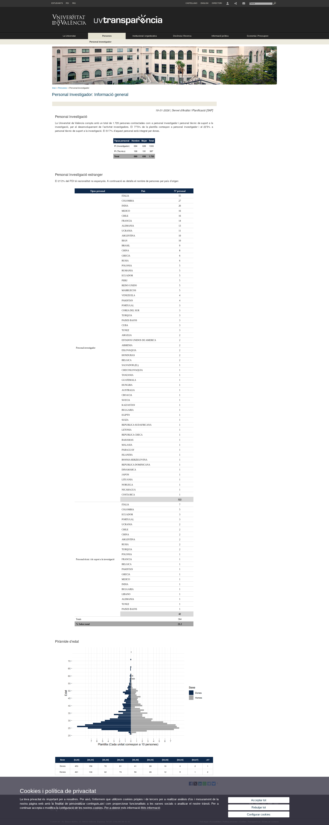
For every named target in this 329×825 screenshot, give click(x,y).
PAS (74, 3)
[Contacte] (243, 3)
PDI (67, 3)
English (204, 3)
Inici (54, 88)
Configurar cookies (258, 814)
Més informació (150, 807)
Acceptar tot (258, 800)
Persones (107, 36)
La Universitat (69, 36)
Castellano (191, 3)
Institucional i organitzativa (145, 36)
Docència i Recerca (182, 36)
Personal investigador (100, 42)
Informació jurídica (220, 36)
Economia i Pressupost (257, 36)
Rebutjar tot (259, 807)
